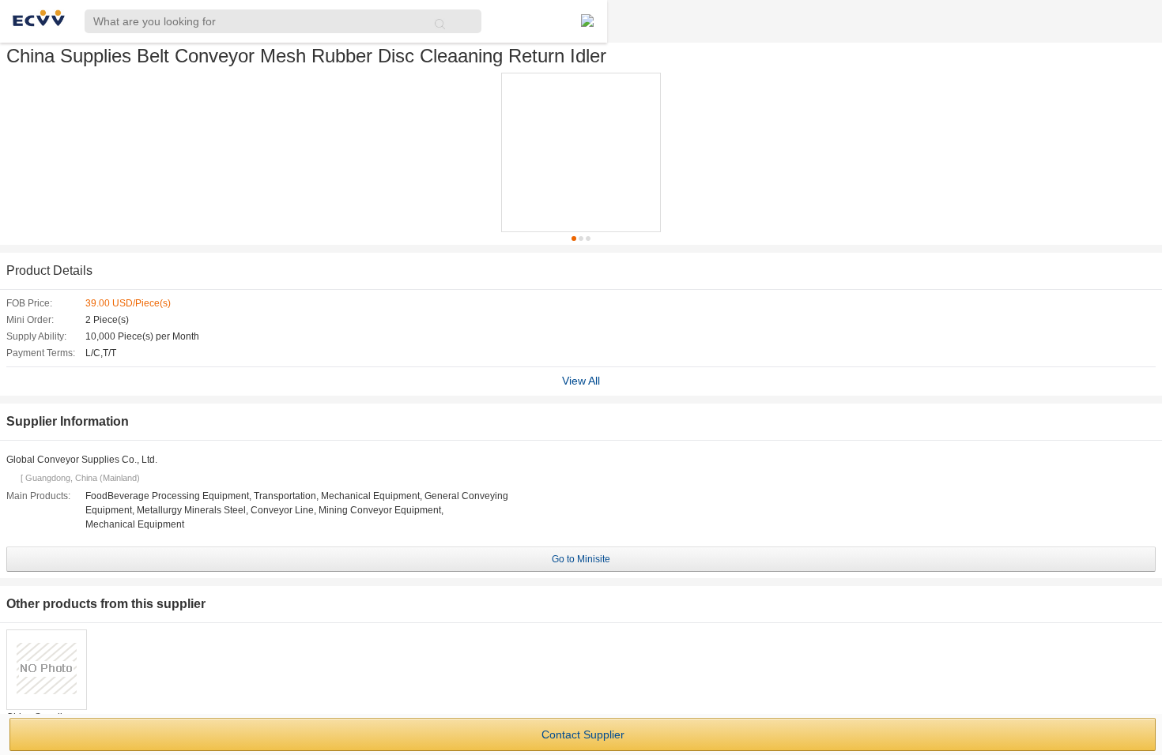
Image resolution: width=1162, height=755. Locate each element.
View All (581, 380)
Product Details (49, 270)
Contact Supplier (582, 734)
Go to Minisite (581, 559)
